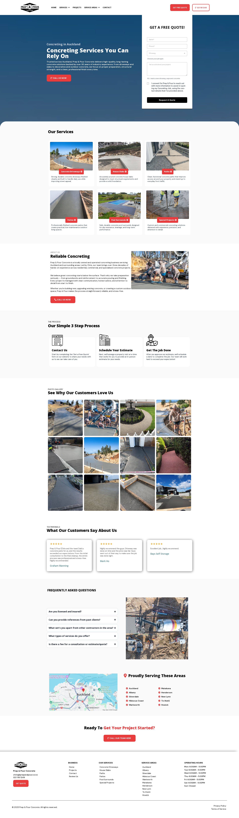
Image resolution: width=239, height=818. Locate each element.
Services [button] (63, 7)
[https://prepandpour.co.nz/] (29, 7)
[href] (83, 692)
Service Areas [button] (91, 7)
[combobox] (167, 53)
